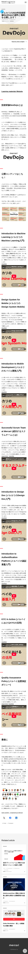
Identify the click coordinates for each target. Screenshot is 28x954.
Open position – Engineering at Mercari (12, 812)
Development (5, 19)
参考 (4, 76)
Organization (12, 19)
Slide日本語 (4, 456)
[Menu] (26, 2)
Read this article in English (18, 41)
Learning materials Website (12, 91)
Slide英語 (4, 264)
